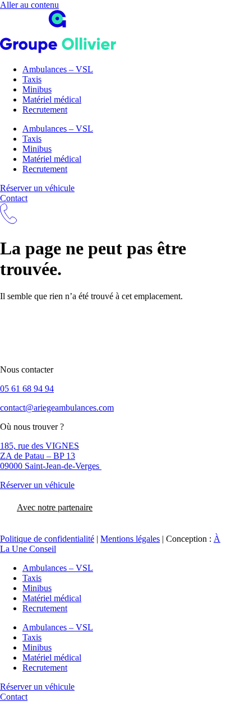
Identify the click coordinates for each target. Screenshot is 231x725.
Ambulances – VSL (57, 69)
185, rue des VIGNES (39, 445)
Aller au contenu (29, 5)
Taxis (31, 79)
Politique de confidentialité (47, 538)
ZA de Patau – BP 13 (37, 456)
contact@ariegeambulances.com (57, 407)
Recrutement (44, 109)
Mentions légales (130, 538)
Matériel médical (51, 99)
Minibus (37, 89)
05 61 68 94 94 (27, 388)
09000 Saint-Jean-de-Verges (50, 466)
